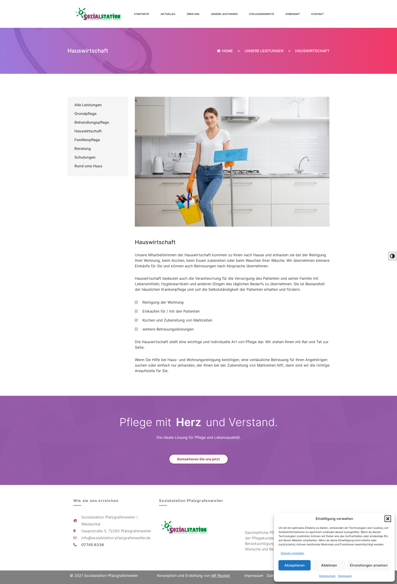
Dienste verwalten (292, 553)
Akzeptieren (294, 565)
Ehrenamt (293, 14)
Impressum (345, 576)
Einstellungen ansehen (369, 565)
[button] (388, 518)
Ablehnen (329, 565)
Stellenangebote (261, 14)
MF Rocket (220, 575)
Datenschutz (327, 576)
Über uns (193, 14)
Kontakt (317, 14)
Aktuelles (168, 14)
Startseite (141, 14)
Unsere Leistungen (224, 14)
